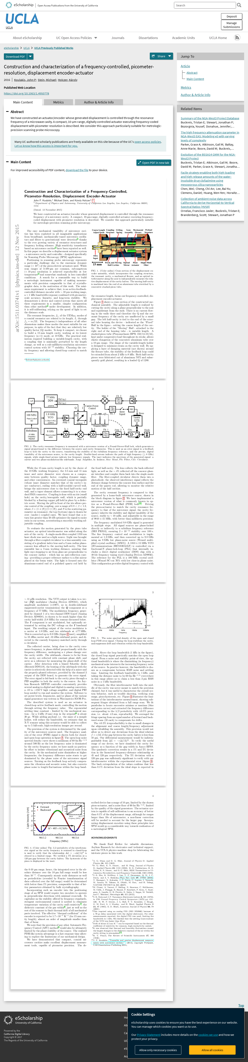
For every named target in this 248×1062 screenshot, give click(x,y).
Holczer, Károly (67, 80)
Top (241, 1005)
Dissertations (148, 38)
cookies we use (208, 1035)
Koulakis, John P (25, 80)
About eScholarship (27, 38)
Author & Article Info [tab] (99, 102)
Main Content (21, 162)
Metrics (186, 87)
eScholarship (11, 48)
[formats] (30, 56)
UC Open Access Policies (74, 38)
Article (185, 66)
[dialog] (186, 1033)
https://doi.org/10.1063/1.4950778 (26, 93)
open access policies (147, 142)
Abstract (17, 111)
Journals (117, 38)
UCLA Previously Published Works (53, 48)
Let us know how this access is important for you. (46, 146)
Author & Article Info (195, 95)
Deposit (232, 16)
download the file (77, 170)
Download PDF (15, 56)
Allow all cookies (212, 1050)
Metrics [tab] (58, 102)
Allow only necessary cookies (158, 1050)
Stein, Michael (47, 80)
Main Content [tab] (23, 102)
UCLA (9, 27)
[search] (239, 5)
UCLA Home (218, 38)
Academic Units (183, 38)
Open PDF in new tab (155, 163)
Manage (231, 25)
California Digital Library (17, 1033)
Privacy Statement (148, 1035)
